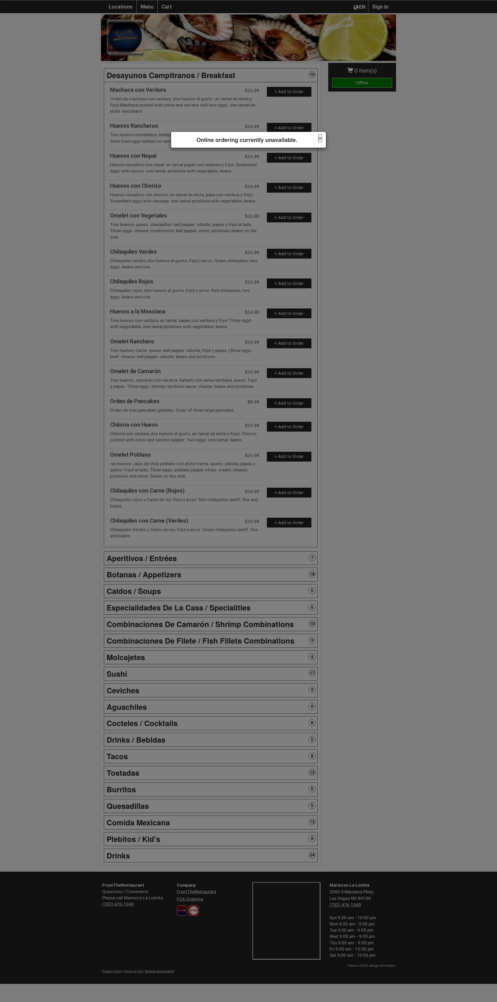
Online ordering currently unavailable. (246, 140)
